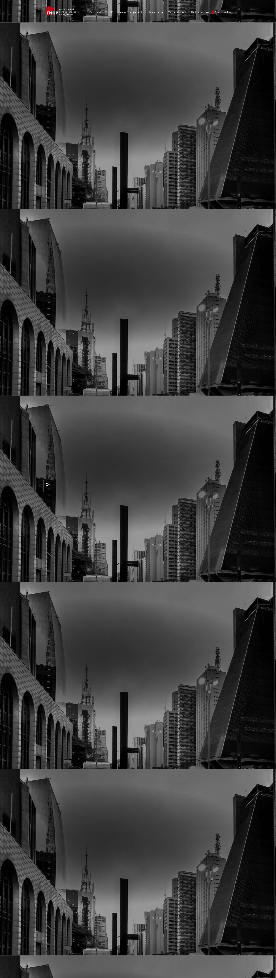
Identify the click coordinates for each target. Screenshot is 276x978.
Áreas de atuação (131, 12)
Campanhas (177, 12)
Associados (222, 12)
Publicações (200, 12)
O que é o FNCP (101, 12)
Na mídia (156, 12)
